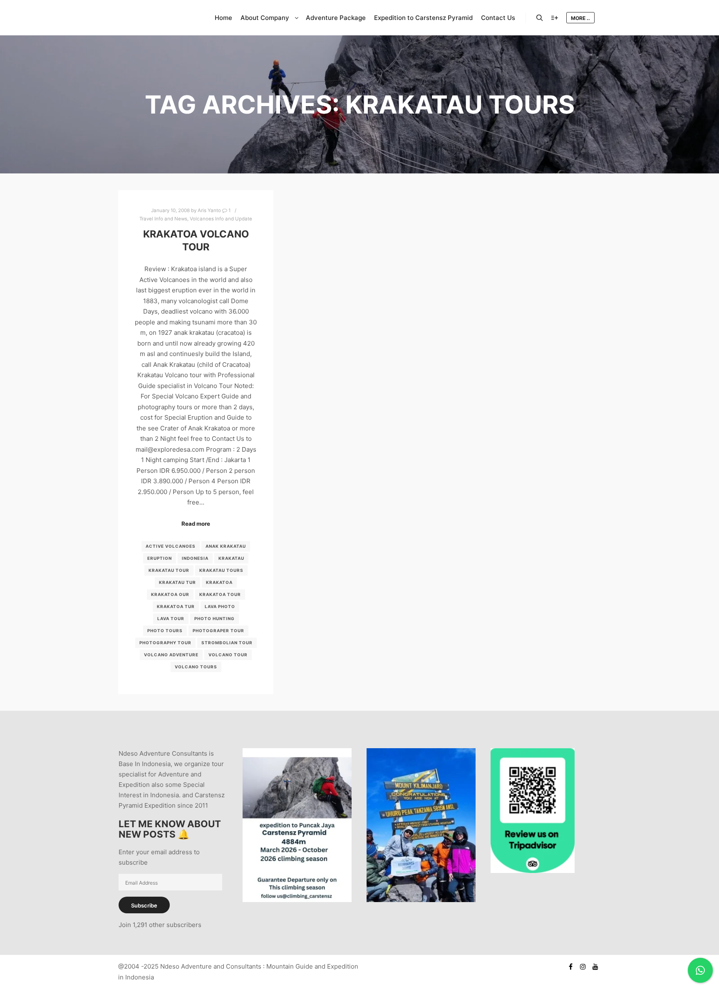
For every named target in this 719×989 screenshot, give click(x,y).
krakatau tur (177, 582)
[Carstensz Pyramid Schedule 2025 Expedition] (297, 900)
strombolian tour (227, 642)
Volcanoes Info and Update (221, 219)
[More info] (554, 17)
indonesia (195, 558)
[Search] (539, 17)
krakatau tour (169, 570)
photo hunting (214, 618)
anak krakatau (226, 546)
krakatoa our (170, 594)
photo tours (165, 630)
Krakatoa (219, 582)
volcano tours (196, 666)
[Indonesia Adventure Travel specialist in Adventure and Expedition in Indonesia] (159, 17)
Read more (195, 523)
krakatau (231, 558)
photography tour (165, 642)
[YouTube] (595, 966)
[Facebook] (570, 966)
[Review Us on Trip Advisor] (533, 871)
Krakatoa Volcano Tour (196, 240)
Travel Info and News (163, 219)
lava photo (220, 606)
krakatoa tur (176, 606)
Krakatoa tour (220, 594)
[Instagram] (583, 966)
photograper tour (218, 630)
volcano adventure (171, 654)
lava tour (170, 618)
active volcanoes (171, 546)
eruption (159, 558)
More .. (580, 18)
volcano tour (228, 654)
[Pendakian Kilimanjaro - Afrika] (421, 900)
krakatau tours (221, 570)
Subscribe (144, 905)
